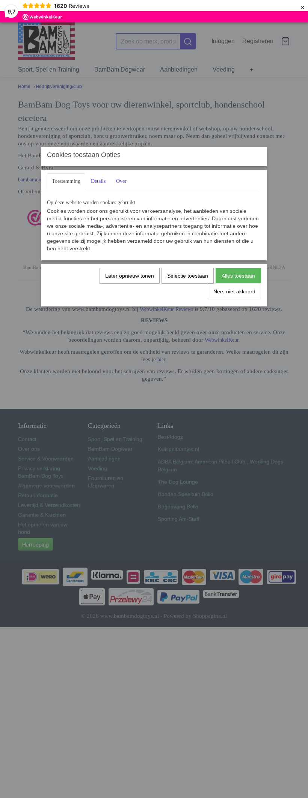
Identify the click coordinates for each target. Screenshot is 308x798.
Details (98, 181)
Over (121, 181)
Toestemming (66, 181)
